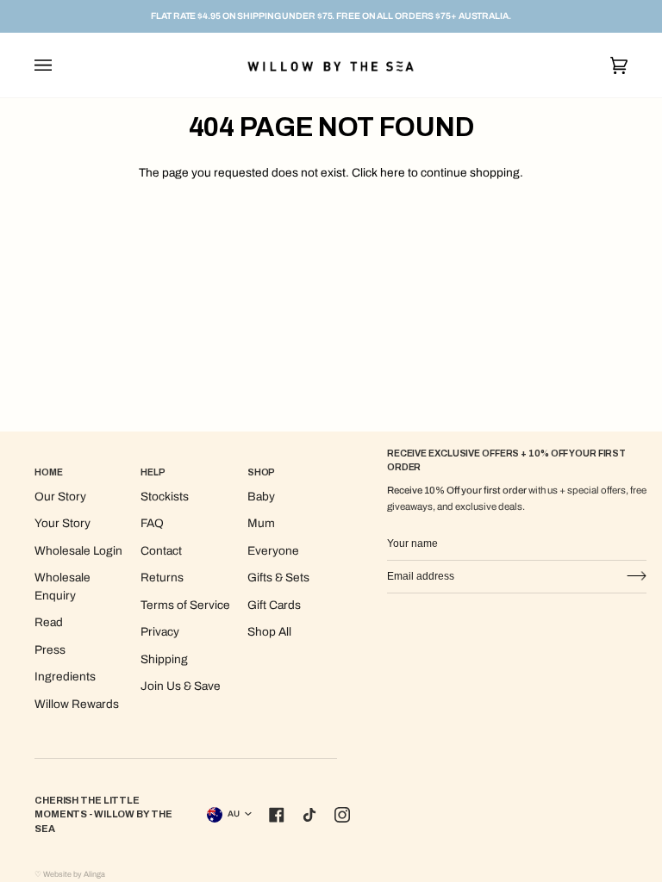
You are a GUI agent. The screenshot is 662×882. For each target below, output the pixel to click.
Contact (161, 550)
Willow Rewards (76, 704)
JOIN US (635, 576)
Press (50, 649)
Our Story (60, 496)
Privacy (160, 631)
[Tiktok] (309, 815)
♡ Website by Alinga (69, 874)
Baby (261, 496)
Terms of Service (185, 605)
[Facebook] (276, 815)
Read (48, 622)
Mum (261, 523)
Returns (162, 577)
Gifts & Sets (278, 577)
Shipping (164, 659)
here (392, 172)
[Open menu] (60, 65)
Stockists (165, 496)
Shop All (269, 631)
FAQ (152, 523)
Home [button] (48, 472)
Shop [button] (261, 472)
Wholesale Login (78, 550)
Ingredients (65, 676)
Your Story (62, 523)
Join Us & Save (181, 686)
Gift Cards (274, 605)
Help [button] (153, 472)
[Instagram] (342, 815)
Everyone (273, 550)
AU (234, 813)
